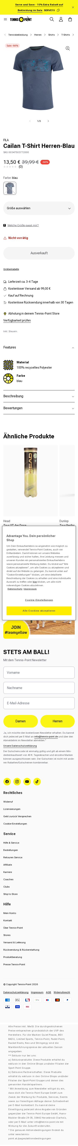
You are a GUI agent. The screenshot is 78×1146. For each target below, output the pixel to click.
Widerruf (8, 801)
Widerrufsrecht (62, 992)
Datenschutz (14, 588)
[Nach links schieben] (30, 121)
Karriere (7, 872)
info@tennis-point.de (46, 736)
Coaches (8, 879)
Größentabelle (11, 269)
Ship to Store (10, 894)
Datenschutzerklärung (15, 992)
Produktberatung (12, 957)
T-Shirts (65, 34)
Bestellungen (10, 850)
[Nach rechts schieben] (48, 121)
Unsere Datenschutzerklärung (20, 745)
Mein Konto (9, 913)
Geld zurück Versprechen (17, 816)
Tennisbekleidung (18, 34)
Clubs (6, 886)
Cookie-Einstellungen (15, 823)
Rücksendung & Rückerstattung (21, 949)
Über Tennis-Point (13, 927)
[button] (5, 19)
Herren (38, 34)
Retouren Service (12, 857)
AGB (48, 992)
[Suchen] (51, 19)
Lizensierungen (11, 809)
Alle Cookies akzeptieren (39, 610)
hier (35, 581)
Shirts (51, 34)
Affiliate (7, 864)
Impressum (37, 992)
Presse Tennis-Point (14, 964)
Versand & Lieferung (14, 942)
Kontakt (7, 920)
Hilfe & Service (11, 842)
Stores (6, 935)
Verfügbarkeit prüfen (17, 320)
